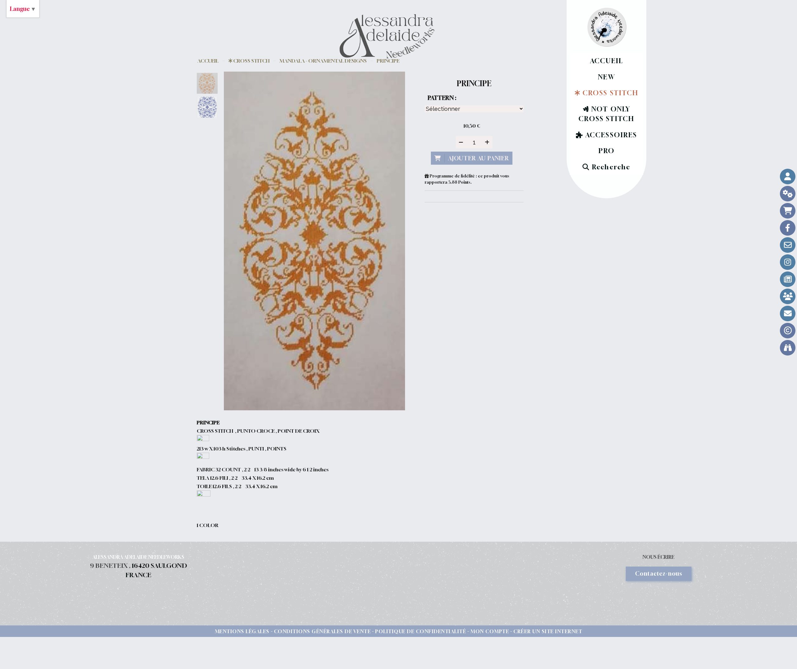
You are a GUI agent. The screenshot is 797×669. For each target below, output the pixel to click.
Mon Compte (489, 631)
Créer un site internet (547, 631)
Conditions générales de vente (322, 631)
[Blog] (787, 279)
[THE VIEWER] (787, 348)
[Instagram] (787, 262)
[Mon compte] (787, 176)
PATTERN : (442, 97)
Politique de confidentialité (420, 631)
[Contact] (787, 245)
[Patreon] (787, 296)
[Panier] (787, 211)
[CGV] (787, 193)
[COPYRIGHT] (787, 330)
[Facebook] (787, 228)
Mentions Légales (242, 631)
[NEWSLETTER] (787, 313)
